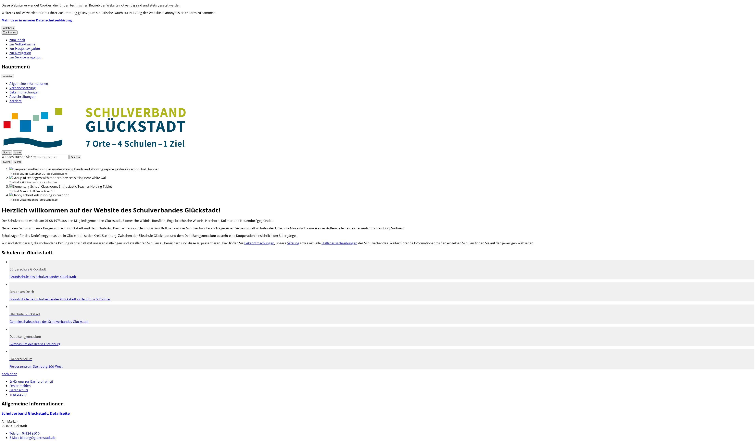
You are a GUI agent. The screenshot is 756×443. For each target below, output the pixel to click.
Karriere (15, 101)
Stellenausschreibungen (339, 243)
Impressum (17, 394)
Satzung (293, 243)
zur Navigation (20, 53)
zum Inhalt (17, 40)
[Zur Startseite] (95, 148)
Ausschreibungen (22, 96)
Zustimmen (9, 32)
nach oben (9, 374)
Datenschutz (18, 390)
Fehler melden (20, 386)
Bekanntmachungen (24, 92)
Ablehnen (8, 28)
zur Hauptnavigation (24, 48)
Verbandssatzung (22, 88)
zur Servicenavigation (25, 57)
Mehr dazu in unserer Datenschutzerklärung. (37, 20)
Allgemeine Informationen (28, 83)
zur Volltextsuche (22, 44)
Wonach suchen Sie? (17, 157)
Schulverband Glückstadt (36, 413)
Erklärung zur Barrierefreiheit (31, 381)
